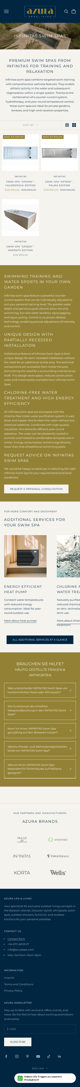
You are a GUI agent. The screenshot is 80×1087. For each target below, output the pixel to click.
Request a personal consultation (36, 488)
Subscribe (17, 1041)
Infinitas (21, 176)
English (38, 1068)
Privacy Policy (13, 990)
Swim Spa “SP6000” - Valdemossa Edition (20, 183)
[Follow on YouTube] (38, 1056)
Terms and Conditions (18, 984)
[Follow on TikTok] (49, 1056)
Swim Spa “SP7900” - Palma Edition (59, 183)
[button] (45, 1078)
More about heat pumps (20, 620)
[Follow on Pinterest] (27, 1056)
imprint (9, 977)
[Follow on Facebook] (6, 1056)
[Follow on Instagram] (17, 1056)
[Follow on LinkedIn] (59, 1056)
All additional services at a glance (40, 639)
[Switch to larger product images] (67, 125)
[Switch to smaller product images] (74, 125)
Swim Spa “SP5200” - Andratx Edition (20, 248)
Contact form (16, 938)
